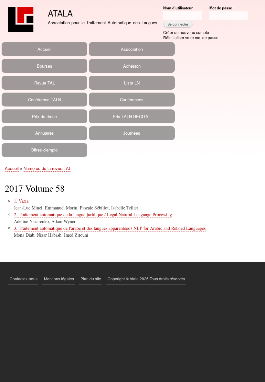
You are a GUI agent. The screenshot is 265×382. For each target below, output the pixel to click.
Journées (131, 133)
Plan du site (90, 278)
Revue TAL (44, 83)
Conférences (131, 99)
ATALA (60, 13)
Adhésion (132, 66)
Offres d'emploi (44, 150)
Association (132, 49)
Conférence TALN (44, 99)
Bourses (44, 66)
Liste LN (132, 83)
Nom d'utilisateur (178, 8)
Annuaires (44, 133)
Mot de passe (220, 8)
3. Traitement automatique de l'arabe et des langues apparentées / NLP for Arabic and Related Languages (110, 228)
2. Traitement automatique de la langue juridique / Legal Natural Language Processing (93, 214)
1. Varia (21, 201)
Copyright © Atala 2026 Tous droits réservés (146, 278)
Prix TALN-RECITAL (132, 116)
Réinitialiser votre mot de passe (190, 37)
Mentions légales (59, 278)
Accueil (44, 49)
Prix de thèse (44, 116)
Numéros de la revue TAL (47, 168)
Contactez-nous (23, 278)
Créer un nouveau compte (186, 32)
